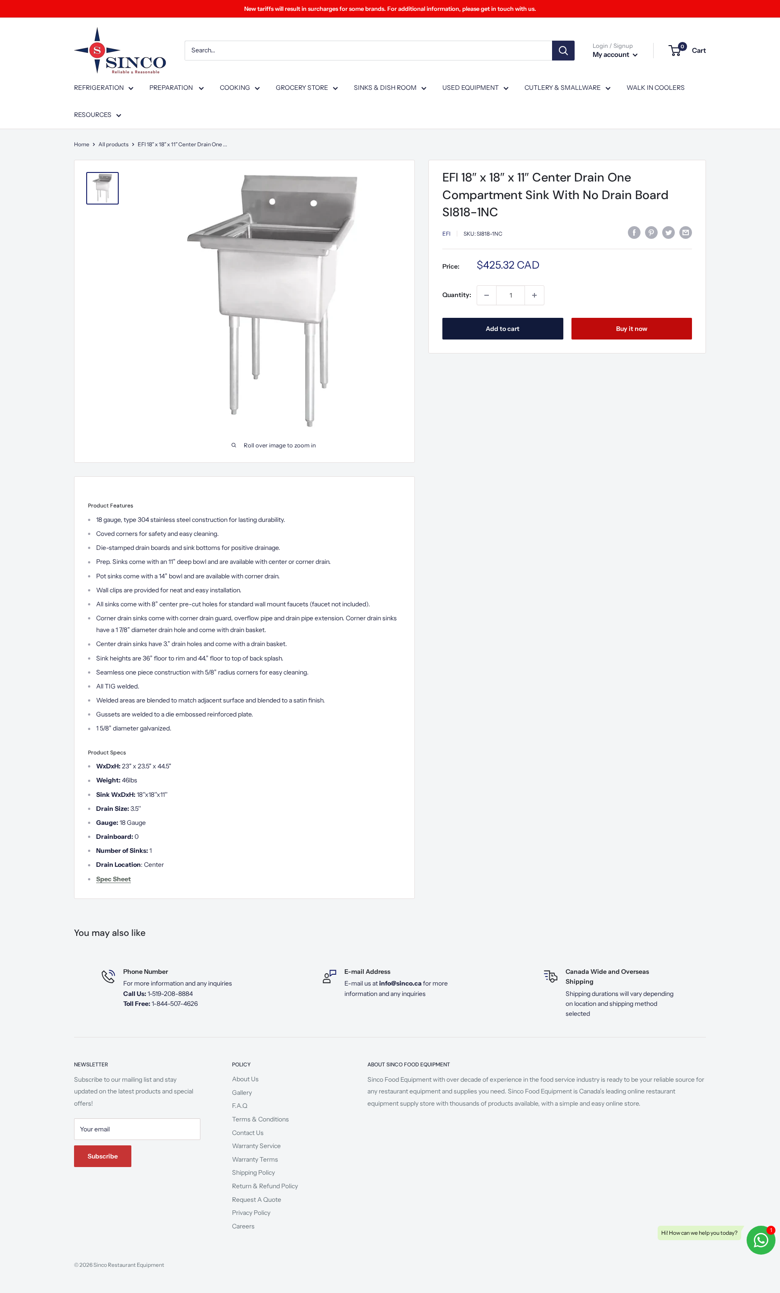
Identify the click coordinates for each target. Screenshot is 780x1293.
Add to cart (503, 329)
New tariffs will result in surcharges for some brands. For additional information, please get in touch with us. (390, 8)
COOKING (235, 88)
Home (81, 144)
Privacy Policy (251, 1213)
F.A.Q (239, 1106)
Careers (243, 1226)
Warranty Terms (255, 1159)
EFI (446, 233)
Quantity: (456, 295)
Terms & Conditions (260, 1119)
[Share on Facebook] (634, 232)
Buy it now (631, 329)
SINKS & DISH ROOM (385, 88)
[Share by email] (685, 232)
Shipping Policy (253, 1172)
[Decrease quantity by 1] (486, 295)
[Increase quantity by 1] (534, 295)
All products (113, 144)
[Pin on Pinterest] (651, 232)
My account (612, 54)
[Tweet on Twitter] (668, 232)
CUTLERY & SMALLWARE (563, 88)
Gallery (242, 1092)
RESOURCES (92, 115)
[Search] (563, 50)
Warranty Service (256, 1146)
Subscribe (103, 1156)
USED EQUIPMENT (470, 88)
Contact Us (248, 1133)
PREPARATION (171, 88)
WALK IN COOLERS (656, 88)
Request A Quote (256, 1199)
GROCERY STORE (302, 88)
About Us (245, 1079)
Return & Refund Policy (265, 1186)
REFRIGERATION (99, 88)
